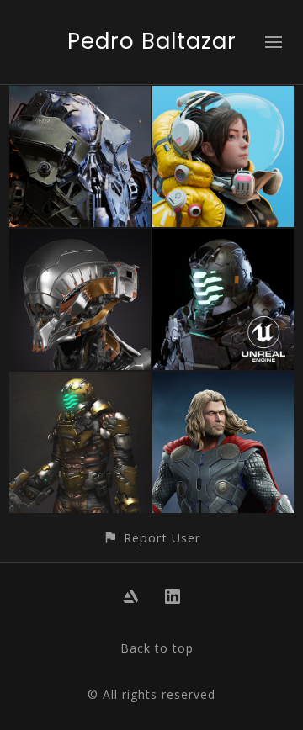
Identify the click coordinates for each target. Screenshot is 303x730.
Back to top (157, 648)
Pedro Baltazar (152, 41)
